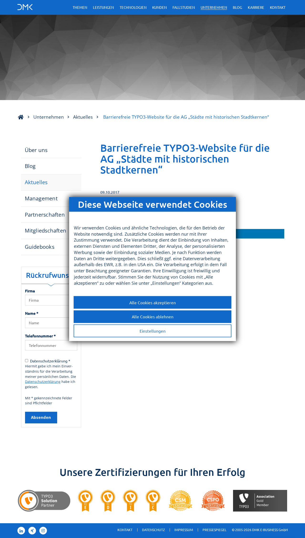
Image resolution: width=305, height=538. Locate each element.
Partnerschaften (45, 214)
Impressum (183, 530)
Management (41, 198)
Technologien (133, 7)
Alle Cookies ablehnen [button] (152, 316)
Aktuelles (83, 117)
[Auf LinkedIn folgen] (21, 530)
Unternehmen (214, 7)
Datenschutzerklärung (43, 381)
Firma (30, 290)
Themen (80, 7)
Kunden (159, 7)
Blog (237, 7)
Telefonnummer (40, 335)
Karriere (256, 7)
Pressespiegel (214, 530)
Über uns (36, 150)
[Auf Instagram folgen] (43, 530)
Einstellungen (153, 330)
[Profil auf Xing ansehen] (32, 530)
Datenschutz (153, 530)
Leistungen (103, 7)
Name (31, 313)
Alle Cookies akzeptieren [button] (152, 302)
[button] (239, 234)
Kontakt (277, 7)
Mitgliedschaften (45, 230)
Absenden (41, 417)
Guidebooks (39, 246)
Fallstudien (184, 7)
